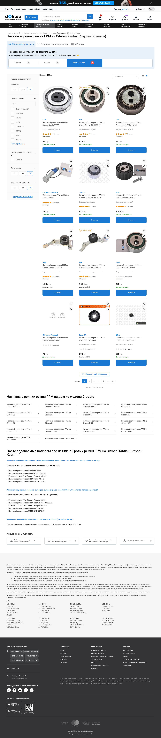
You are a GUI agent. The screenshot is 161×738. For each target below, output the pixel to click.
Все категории (128, 650)
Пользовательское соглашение (102, 656)
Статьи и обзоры (48, 9)
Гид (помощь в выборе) (131, 659)
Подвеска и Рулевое (60, 25)
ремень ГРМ (54, 20)
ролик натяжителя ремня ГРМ (70, 20)
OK (30, 89)
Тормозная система (24, 25)
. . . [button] (108, 381)
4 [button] (98, 381)
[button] (31, 17)
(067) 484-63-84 (17, 660)
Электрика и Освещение (107, 25)
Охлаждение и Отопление (90, 25)
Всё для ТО (11, 25)
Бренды (125, 656)
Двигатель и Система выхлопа (42, 25)
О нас (7, 9)
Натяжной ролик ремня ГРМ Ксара (59, 438)
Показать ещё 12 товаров (96, 374)
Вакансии (63, 662)
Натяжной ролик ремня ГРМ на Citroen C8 (58, 422)
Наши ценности (65, 656)
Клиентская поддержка (99, 665)
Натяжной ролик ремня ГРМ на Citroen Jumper (58, 430)
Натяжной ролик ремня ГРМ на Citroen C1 (134, 405)
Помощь (94, 668)
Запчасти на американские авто (134, 662)
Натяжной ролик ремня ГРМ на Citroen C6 (20, 422)
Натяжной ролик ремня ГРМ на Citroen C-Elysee (96, 405)
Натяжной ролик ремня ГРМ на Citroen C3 (58, 414)
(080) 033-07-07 (16, 651)
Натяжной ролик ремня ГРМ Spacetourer (18, 438)
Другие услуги (96, 659)
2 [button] (89, 381)
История (63, 653)
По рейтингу (118, 76)
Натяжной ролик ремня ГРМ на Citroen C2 (20, 414)
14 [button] (112, 381)
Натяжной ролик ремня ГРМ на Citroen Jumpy (96, 430)
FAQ (92, 662)
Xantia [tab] (47, 63)
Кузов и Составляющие (125, 25)
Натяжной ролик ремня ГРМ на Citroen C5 (134, 414)
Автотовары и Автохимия (142, 25)
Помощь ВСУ (127, 665)
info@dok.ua (15, 668)
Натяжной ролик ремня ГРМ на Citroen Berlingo (20, 405)
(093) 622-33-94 (31, 660)
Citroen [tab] (17, 63)
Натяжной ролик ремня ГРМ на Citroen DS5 (20, 430)
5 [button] (103, 381)
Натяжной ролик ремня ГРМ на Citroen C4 (96, 414)
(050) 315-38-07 (31, 656)
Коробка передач (75, 25)
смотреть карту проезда (19, 678)
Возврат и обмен (33, 9)
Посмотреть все (17, 144)
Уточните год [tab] (79, 63)
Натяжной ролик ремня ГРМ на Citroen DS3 (96, 422)
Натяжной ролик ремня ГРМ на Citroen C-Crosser (58, 405)
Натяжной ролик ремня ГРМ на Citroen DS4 (134, 422)
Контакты (63, 659)
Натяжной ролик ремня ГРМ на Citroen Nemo (134, 430)
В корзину (57, 150)
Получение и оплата (18, 9)
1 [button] (84, 381)
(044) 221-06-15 (17, 656)
